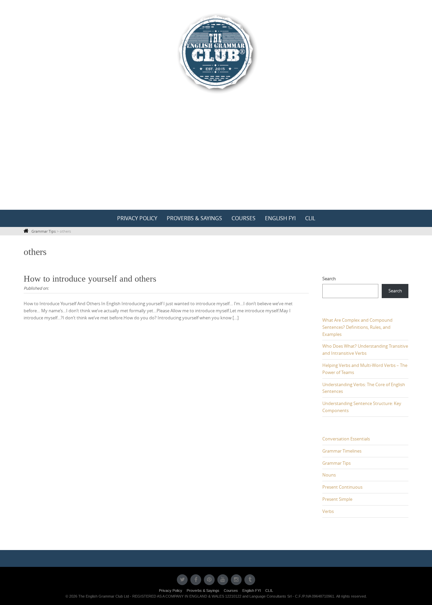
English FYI (280, 218)
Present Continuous (342, 487)
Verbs (328, 511)
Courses (243, 218)
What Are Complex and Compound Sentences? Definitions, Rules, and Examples (357, 327)
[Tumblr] (249, 579)
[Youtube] (222, 579)
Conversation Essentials (346, 439)
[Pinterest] (209, 579)
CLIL (310, 218)
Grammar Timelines (341, 451)
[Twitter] (182, 579)
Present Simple (337, 499)
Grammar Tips (336, 463)
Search (329, 279)
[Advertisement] (216, 159)
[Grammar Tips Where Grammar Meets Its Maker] (216, 53)
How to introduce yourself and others (90, 279)
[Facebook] (195, 579)
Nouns (329, 475)
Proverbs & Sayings (194, 218)
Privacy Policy (137, 218)
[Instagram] (236, 579)
